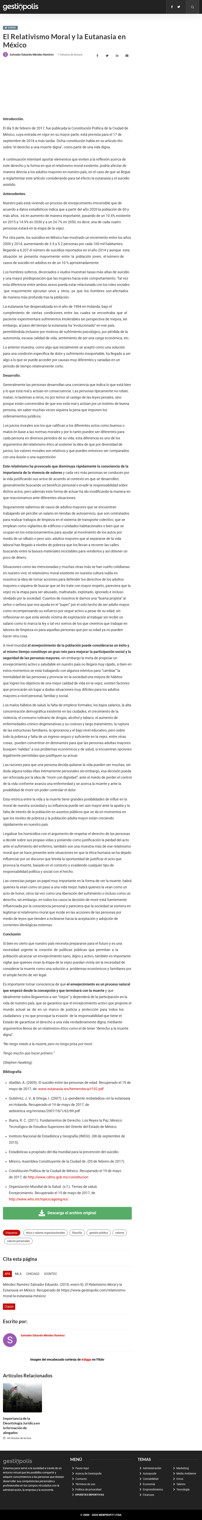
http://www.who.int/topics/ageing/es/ (38, 1199)
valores (119, 1232)
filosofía (77, 1232)
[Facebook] (172, 6)
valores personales (18, 1241)
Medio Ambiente (186, 1473)
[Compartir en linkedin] (117, 55)
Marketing (182, 1468)
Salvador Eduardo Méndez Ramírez (32, 54)
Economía (149, 1484)
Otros (12, 27)
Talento (180, 1484)
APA (7, 1274)
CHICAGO (32, 1274)
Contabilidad (150, 1478)
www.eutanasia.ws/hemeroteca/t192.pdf (71, 1089)
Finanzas (148, 1494)
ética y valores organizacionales (45, 1232)
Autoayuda (149, 1473)
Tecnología (183, 1489)
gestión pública (98, 1232)
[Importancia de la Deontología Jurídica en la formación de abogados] (22, 1397)
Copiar (9, 1306)
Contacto (81, 1478)
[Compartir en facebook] (98, 55)
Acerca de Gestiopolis (88, 1473)
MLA (18, 1274)
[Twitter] (178, 6)
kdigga (86, 1359)
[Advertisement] (32, 87)
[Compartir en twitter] (107, 55)
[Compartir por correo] (127, 55)
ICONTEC (50, 1274)
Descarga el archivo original (71, 1212)
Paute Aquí (82, 1468)
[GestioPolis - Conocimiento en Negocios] (18, 1461)
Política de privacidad (88, 1489)
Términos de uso (85, 1484)
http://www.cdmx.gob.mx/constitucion (57, 1177)
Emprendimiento (153, 1489)
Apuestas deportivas (89, 1494)
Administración (152, 1468)
